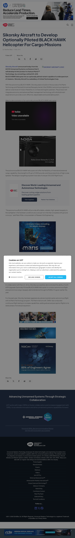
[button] (16, 277)
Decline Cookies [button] (34, 277)
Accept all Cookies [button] (56, 277)
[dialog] (37, 269)
